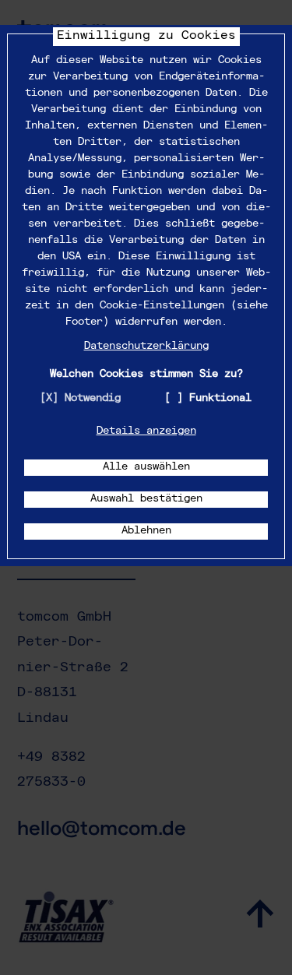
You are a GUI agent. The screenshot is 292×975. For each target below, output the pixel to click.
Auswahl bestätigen (146, 499)
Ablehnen (146, 531)
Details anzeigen (146, 431)
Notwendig (93, 398)
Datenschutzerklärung (146, 346)
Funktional (220, 398)
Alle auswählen (146, 467)
